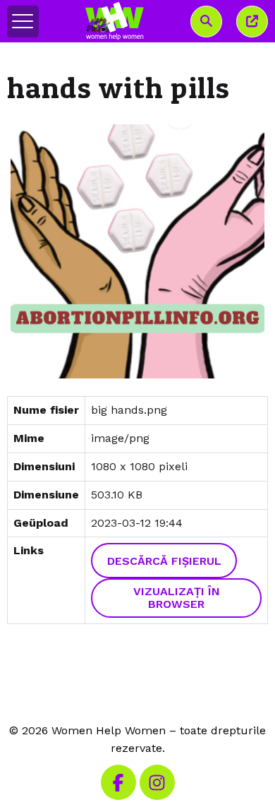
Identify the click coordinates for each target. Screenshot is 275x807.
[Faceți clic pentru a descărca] (138, 251)
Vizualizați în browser (176, 598)
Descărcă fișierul (164, 561)
